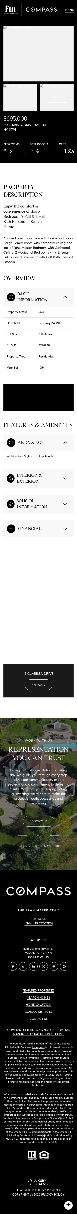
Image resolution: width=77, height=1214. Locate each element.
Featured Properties (38, 990)
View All (57, 97)
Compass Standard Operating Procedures (41, 1032)
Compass (14, 1030)
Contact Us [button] (38, 1019)
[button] (38, 821)
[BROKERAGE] (64, 966)
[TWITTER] (43, 966)
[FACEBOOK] (13, 966)
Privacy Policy (53, 1194)
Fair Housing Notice (38, 1030)
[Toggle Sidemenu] (69, 9)
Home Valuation (38, 1005)
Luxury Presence (48, 1190)
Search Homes (38, 997)
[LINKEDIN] (33, 966)
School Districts (38, 1012)
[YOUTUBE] (54, 966)
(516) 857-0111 (50, 846)
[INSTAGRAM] (23, 966)
